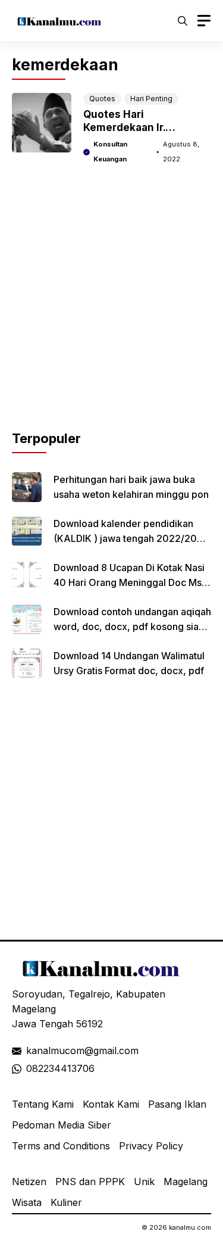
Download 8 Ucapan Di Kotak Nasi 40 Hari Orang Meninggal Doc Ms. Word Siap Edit (129, 582)
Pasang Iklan (177, 1104)
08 (32, 1068)
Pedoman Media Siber (61, 1125)
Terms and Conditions (61, 1146)
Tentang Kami (43, 1104)
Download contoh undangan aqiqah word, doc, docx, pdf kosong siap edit (132, 626)
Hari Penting (151, 98)
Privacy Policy (151, 1146)
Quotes (102, 98)
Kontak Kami (111, 1104)
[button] (182, 21)
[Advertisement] (111, 317)
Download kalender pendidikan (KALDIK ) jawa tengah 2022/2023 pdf (131, 538)
